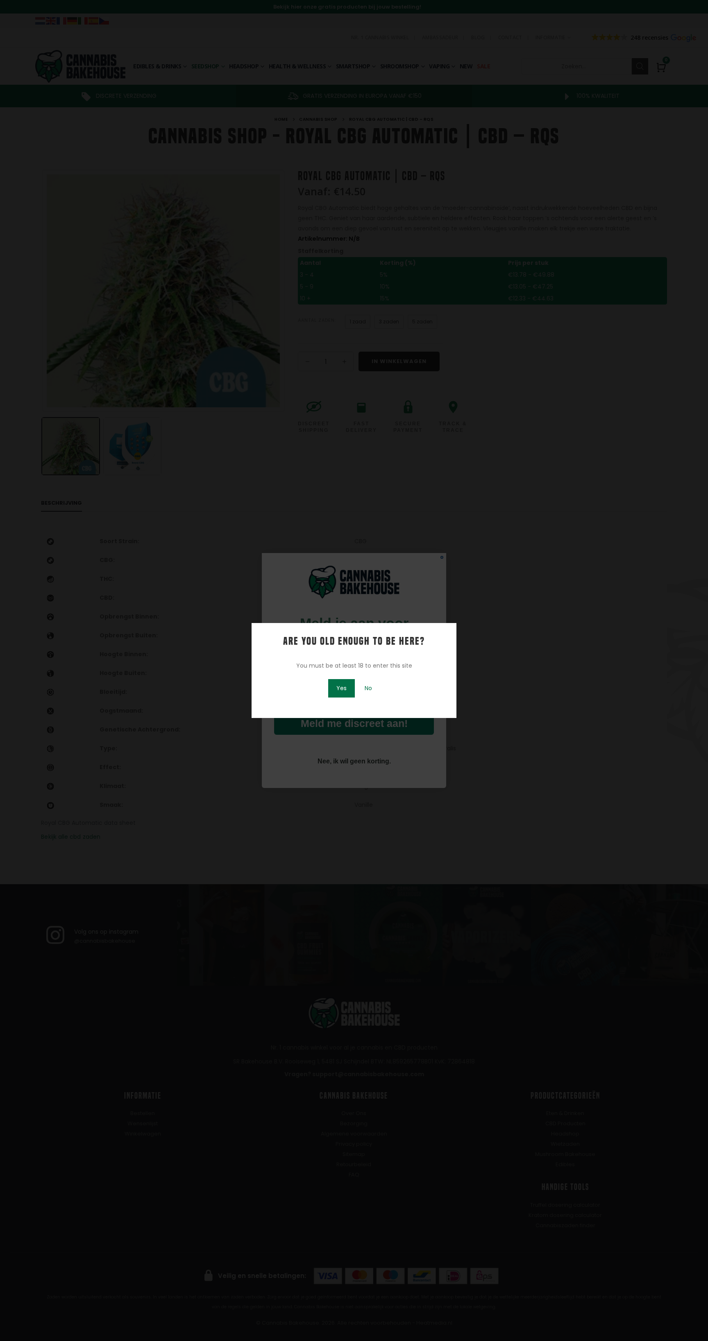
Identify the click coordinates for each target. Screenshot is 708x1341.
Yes (341, 688)
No (368, 688)
